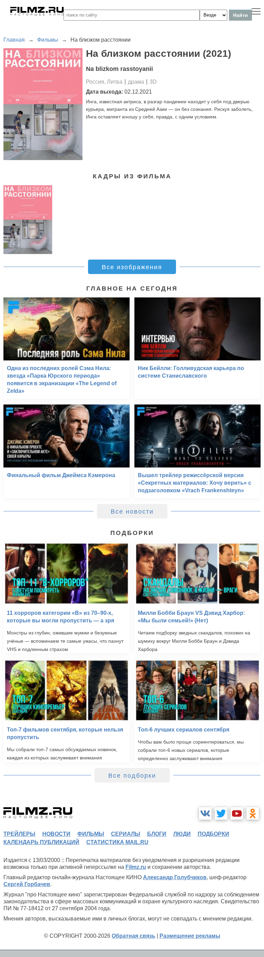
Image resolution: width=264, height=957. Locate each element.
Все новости (132, 511)
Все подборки (132, 775)
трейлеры (19, 834)
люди (182, 834)
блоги (156, 834)
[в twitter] (221, 813)
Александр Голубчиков (175, 877)
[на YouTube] (237, 813)
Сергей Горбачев (26, 884)
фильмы (90, 834)
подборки (213, 834)
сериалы (125, 834)
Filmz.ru (135, 867)
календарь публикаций (41, 842)
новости (56, 834)
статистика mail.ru (117, 842)
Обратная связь (133, 936)
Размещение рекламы (190, 936)
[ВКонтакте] (205, 813)
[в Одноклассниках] (252, 813)
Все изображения (132, 267)
